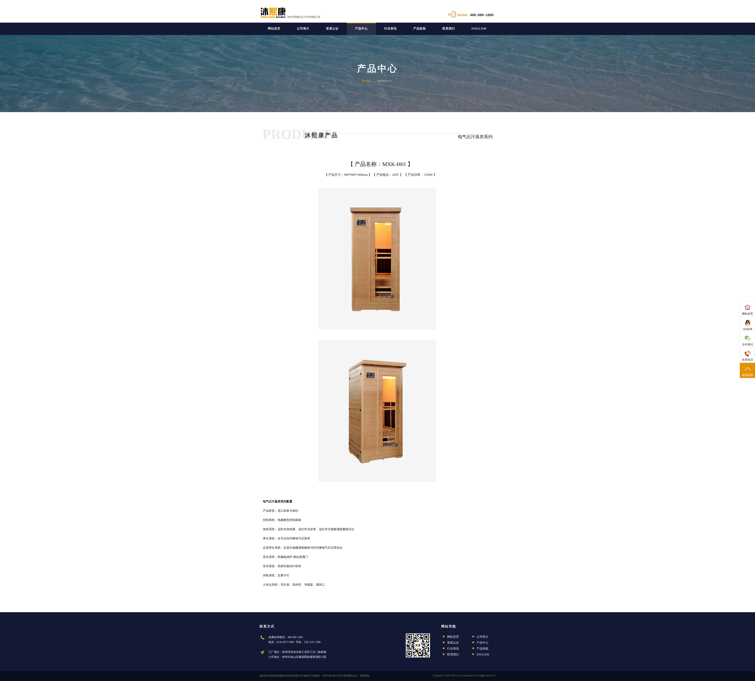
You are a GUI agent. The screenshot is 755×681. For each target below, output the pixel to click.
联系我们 (448, 28)
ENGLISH (478, 28)
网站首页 (274, 28)
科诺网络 (364, 675)
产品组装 (419, 28)
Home (366, 81)
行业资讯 (390, 28)
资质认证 (332, 28)
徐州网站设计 (350, 675)
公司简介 (303, 28)
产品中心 (361, 28)
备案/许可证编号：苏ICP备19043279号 (323, 675)
